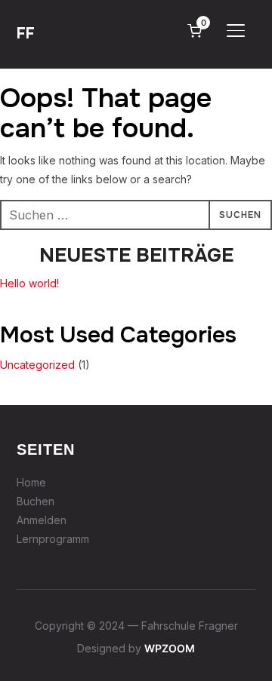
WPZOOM (169, 648)
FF (26, 33)
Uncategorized (37, 364)
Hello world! (29, 283)
